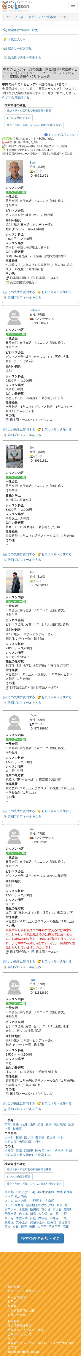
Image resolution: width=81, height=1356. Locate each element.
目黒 (32, 1124)
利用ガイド (15, 1301)
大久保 (42, 1213)
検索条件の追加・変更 (23, 30)
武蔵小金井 (37, 1222)
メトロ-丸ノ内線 (16, 1196)
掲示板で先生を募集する (24, 57)
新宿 (49, 1124)
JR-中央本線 (47, 17)
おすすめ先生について (64, 134)
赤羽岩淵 (25, 1142)
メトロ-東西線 (14, 1205)
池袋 (71, 1124)
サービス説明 (17, 1297)
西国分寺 (65, 1222)
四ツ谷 (28, 1137)
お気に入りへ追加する (56, 292)
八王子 (59, 1150)
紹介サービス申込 (20, 48)
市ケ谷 (45, 1209)
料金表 (12, 1306)
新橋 (16, 1124)
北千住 (37, 1142)
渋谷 (40, 1124)
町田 (69, 1150)
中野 (61, 1137)
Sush (33, 162)
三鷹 (19, 1150)
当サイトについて (20, 1334)
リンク (12, 1338)
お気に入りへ (17, 39)
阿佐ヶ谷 (22, 1218)
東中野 (54, 1213)
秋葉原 (17, 1129)
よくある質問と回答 (21, 1310)
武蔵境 (28, 1150)
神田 (68, 1205)
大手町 (9, 1137)
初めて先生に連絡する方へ (26, 1291)
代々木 (23, 1213)
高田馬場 (60, 1124)
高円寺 (9, 1218)
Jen (32, 447)
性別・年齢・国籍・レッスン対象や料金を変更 (34, 124)
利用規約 (14, 1321)
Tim (32, 572)
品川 (24, 1124)
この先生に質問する (21, 292)
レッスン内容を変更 (18, 117)
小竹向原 (11, 1142)
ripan (33, 979)
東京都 (9, 1192)
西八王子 (55, 1226)
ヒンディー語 (14, 17)
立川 (49, 1150)
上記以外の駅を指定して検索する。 (29, 1155)
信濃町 (68, 1209)
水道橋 (23, 1209)
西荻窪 (42, 1218)
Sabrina (35, 310)
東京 (31, 17)
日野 (24, 1226)
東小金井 (22, 1222)
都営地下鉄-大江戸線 (40, 1205)
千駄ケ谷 (11, 1213)
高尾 (66, 1226)
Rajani (34, 715)
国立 (8, 1226)
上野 (8, 1129)
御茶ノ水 (11, 1209)
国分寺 (39, 1150)
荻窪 (33, 1218)
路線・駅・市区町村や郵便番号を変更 (29, 110)
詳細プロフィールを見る (24, 297)
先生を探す (15, 1286)
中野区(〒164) (25, 1192)
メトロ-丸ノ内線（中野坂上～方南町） (31, 1200)
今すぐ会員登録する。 (17, 97)
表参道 (39, 1137)
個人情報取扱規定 (20, 1325)
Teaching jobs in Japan (23, 1351)
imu (32, 829)
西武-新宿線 (64, 1192)
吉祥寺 (9, 1150)
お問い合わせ (17, 1314)
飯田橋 (51, 1137)
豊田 (32, 1226)
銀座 (19, 1137)
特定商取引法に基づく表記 (26, 1330)
